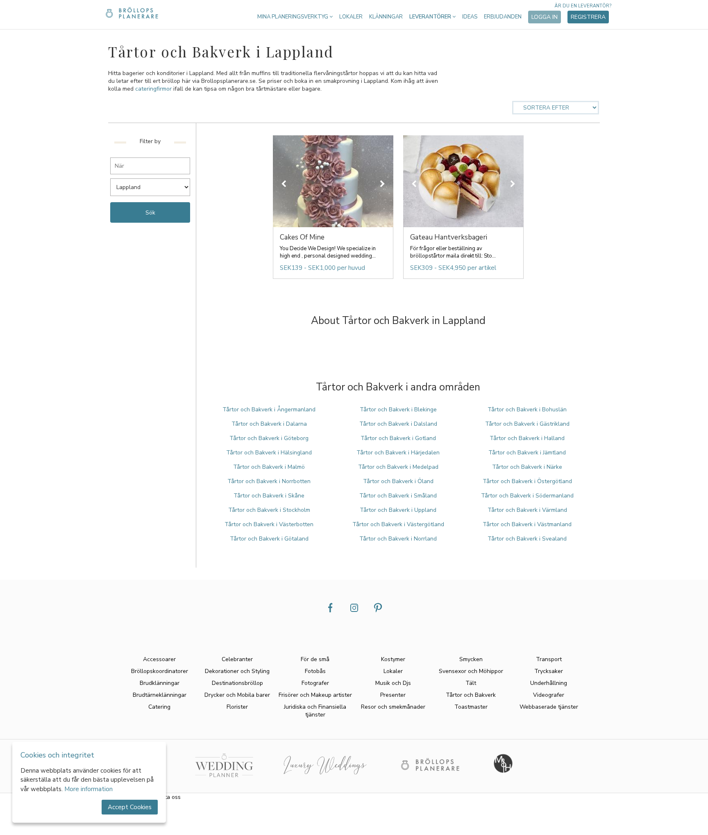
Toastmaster (471, 707)
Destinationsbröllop (237, 683)
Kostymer (393, 659)
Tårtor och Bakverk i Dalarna (269, 424)
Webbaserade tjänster (549, 707)
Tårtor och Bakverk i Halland (527, 438)
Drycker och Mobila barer (237, 695)
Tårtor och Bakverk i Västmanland (527, 524)
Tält (470, 683)
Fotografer (315, 683)
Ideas (469, 17)
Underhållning (548, 683)
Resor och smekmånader (393, 707)
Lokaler (351, 17)
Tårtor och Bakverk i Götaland (269, 539)
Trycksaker (548, 671)
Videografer (548, 695)
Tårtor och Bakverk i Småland (398, 496)
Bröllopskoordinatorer (159, 671)
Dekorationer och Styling (237, 671)
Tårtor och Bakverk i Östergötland (527, 481)
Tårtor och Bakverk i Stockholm (269, 510)
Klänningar (386, 17)
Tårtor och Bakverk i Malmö (269, 467)
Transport (549, 659)
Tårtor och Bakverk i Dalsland (398, 424)
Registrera (588, 17)
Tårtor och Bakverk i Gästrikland (527, 424)
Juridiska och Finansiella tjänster (315, 711)
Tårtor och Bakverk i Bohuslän (527, 409)
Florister (237, 707)
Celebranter (237, 659)
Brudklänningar (159, 683)
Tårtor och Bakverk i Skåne (269, 496)
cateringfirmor (153, 89)
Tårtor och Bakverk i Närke (527, 467)
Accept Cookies (130, 807)
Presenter (393, 695)
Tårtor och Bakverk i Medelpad (398, 467)
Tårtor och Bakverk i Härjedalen (398, 452)
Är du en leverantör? (582, 6)
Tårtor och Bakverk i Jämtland (527, 452)
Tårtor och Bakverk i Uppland (398, 510)
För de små (315, 659)
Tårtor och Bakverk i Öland (398, 481)
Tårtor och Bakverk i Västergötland (398, 524)
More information (88, 789)
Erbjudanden (503, 17)
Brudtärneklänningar (159, 695)
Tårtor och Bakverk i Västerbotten (269, 524)
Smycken (471, 659)
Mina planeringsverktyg (293, 17)
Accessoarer (159, 659)
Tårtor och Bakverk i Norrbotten (269, 481)
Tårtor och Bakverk (471, 695)
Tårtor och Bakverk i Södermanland (527, 496)
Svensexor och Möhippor (471, 671)
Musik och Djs (393, 683)
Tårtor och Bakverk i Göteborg (269, 438)
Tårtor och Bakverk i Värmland (527, 510)
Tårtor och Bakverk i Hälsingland (269, 452)
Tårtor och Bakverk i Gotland (398, 438)
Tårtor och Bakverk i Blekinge (398, 409)
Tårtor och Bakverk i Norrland (398, 539)
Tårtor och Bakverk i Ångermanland (268, 409)
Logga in (544, 17)
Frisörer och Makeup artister (315, 695)
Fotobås (315, 671)
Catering (159, 707)
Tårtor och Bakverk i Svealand (527, 539)
